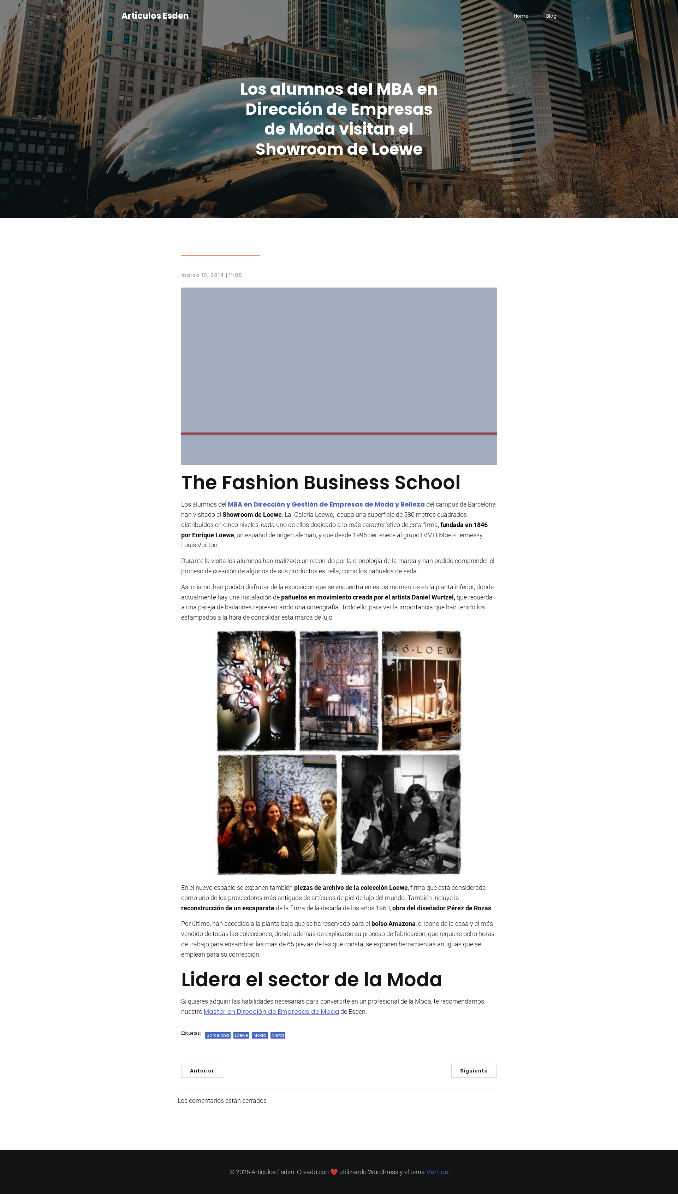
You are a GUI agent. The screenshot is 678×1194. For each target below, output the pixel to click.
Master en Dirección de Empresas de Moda (271, 1011)
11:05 (235, 275)
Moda (260, 1035)
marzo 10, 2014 (202, 275)
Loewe (241, 1035)
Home (521, 15)
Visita (278, 1035)
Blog (551, 15)
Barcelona (218, 1035)
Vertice (437, 1172)
